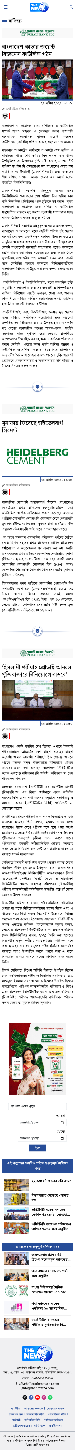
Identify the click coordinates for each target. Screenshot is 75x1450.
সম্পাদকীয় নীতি (35, 1414)
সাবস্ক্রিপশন (55, 1426)
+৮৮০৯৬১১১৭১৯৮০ (41, 1378)
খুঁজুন (37, 1147)
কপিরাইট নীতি (32, 1420)
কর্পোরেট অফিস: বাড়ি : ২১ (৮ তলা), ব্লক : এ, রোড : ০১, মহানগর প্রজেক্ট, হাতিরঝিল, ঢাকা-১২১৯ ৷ (37, 1370)
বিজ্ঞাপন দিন (16, 1414)
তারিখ (60, 1116)
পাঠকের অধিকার (53, 1420)
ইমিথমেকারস (42, 1445)
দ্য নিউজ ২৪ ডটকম (26, 1436)
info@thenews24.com (38, 1388)
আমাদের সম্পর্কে (33, 1408)
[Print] (5, 116)
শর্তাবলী (16, 1420)
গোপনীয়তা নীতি (57, 1414)
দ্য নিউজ (15, 1408)
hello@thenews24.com (42, 1384)
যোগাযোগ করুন (55, 1408)
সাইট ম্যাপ (39, 1426)
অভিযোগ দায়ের (21, 1426)
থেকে (61, 1132)
